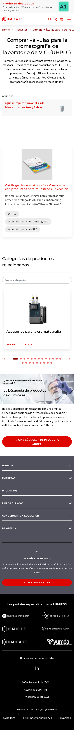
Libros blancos (13, 503)
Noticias (8, 465)
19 (40, 363)
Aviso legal (9, 718)
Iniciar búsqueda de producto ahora (37, 442)
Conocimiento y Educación (20, 515)
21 (48, 363)
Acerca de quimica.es (37, 696)
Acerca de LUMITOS (35, 689)
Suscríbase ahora (37, 582)
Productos (9, 490)
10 (49, 359)
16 (30, 363)
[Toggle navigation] (69, 19)
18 (37, 363)
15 (26, 363)
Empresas (8, 478)
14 (23, 363)
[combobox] (37, 280)
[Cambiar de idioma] (61, 19)
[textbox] (37, 280)
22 (51, 363)
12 (57, 359)
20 (44, 363)
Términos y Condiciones (37, 718)
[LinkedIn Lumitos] (37, 668)
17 (33, 363)
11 (53, 359)
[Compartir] (55, 19)
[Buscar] (49, 19)
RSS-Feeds (9, 528)
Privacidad (64, 718)
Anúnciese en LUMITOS (36, 682)
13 (60, 359)
